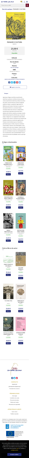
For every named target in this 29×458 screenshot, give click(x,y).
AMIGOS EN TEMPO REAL (20, 163)
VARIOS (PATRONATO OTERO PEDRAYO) (15, 79)
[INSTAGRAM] (17, 378)
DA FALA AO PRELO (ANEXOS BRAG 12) (8, 333)
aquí (17, 448)
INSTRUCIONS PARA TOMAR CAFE (20, 231)
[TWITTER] (14, 378)
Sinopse (6, 93)
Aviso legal (14, 395)
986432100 (14, 384)
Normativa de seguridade (14, 404)
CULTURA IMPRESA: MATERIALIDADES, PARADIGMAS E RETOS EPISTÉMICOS (20, 268)
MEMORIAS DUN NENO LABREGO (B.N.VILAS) (8, 197)
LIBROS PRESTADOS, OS (8, 231)
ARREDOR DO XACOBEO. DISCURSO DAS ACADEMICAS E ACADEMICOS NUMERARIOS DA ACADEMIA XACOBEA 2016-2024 (20, 301)
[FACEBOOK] (12, 378)
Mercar (8, 174)
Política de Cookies (14, 402)
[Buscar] (27, 5)
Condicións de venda (14, 398)
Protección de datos (14, 400)
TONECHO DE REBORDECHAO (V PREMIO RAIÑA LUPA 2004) (8, 163)
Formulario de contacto (14, 388)
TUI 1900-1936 (8, 300)
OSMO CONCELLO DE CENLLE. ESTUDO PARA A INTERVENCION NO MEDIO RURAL (8, 265)
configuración (14, 450)
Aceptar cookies (14, 454)
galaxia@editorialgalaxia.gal (14, 386)
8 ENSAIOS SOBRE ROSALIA (20, 333)
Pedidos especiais (14, 413)
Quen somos (14, 411)
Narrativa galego (7, 9)
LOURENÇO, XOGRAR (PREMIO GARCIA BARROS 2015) (20, 198)
